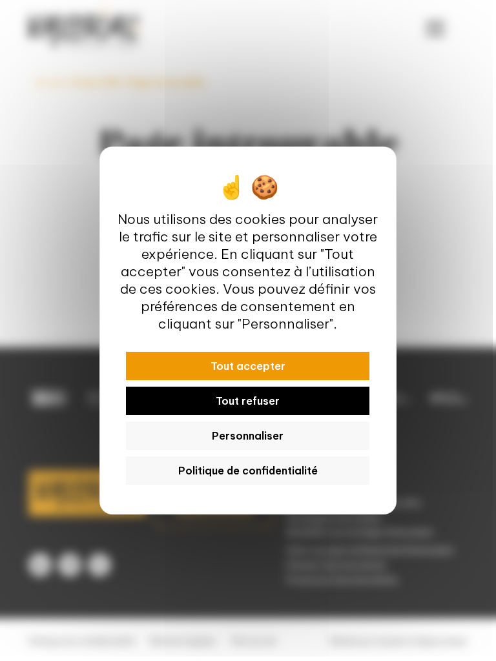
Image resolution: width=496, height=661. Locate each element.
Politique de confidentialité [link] (248, 470)
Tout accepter (248, 366)
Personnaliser (248, 435)
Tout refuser (248, 400)
